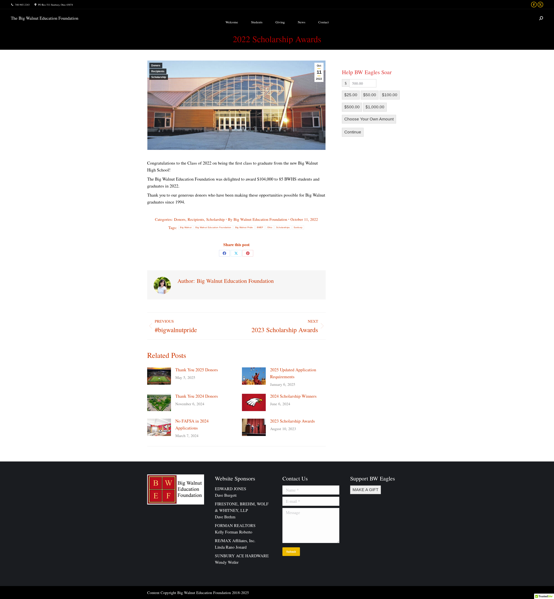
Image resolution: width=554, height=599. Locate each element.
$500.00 (352, 107)
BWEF (260, 227)
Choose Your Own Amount (369, 119)
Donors (155, 65)
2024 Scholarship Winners (293, 396)
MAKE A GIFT (365, 489)
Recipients (157, 71)
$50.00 (369, 95)
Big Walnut (186, 227)
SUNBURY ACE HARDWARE (242, 555)
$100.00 (389, 95)
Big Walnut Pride (244, 227)
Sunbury (298, 227)
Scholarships (283, 227)
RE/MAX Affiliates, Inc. (235, 540)
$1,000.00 (375, 107)
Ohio (269, 227)
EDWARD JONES (231, 488)
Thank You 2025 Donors (196, 370)
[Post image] (159, 376)
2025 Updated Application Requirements (293, 373)
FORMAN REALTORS (235, 525)
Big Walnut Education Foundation (213, 227)
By (257, 219)
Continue (352, 132)
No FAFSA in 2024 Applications (192, 424)
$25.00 (350, 95)
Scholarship (158, 77)
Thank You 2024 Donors (196, 396)
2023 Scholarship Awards (292, 421)
